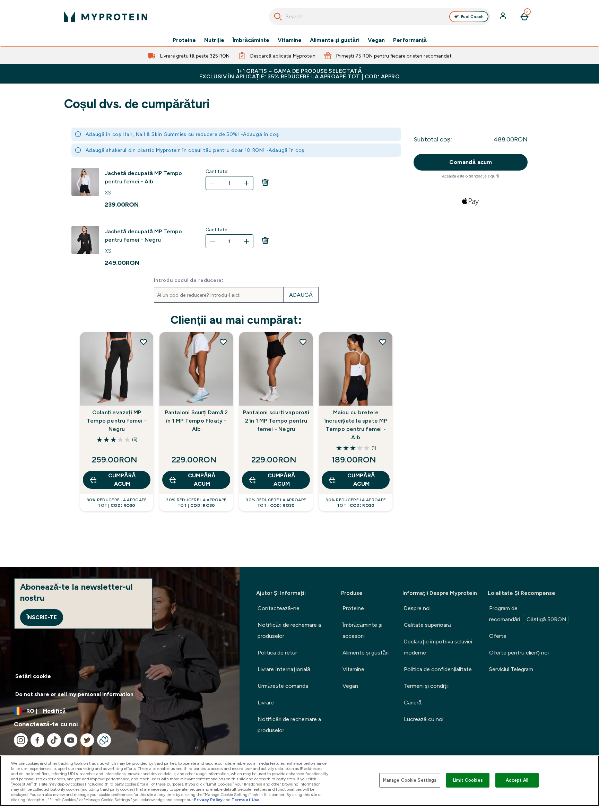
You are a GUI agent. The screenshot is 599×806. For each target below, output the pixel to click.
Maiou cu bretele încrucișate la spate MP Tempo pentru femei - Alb (355, 424)
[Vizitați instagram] (21, 740)
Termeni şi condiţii (426, 686)
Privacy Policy (208, 799)
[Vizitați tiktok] (54, 740)
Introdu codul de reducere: (189, 280)
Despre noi (417, 608)
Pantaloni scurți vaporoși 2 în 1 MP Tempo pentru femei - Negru (276, 420)
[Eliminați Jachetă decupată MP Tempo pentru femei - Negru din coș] (265, 242)
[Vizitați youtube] (71, 740)
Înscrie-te (41, 617)
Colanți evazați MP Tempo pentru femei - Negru (117, 420)
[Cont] (503, 16)
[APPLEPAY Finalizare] (470, 201)
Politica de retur (277, 653)
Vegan (376, 40)
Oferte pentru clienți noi (519, 653)
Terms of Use (246, 799)
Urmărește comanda (283, 686)
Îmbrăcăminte (251, 40)
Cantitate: (217, 171)
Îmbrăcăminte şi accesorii (362, 630)
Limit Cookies (468, 780)
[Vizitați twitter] (87, 740)
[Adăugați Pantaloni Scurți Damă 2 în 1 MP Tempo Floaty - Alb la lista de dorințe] (223, 342)
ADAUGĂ (301, 295)
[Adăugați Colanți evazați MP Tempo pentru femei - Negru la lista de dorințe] (143, 342)
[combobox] (380, 16)
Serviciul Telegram (511, 669)
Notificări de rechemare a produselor (289, 630)
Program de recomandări (527, 613)
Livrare (266, 702)
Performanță (410, 40)
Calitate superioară (427, 625)
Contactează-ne (279, 608)
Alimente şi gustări (334, 40)
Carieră (413, 702)
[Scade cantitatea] (212, 183)
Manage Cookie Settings (410, 780)
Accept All (517, 780)
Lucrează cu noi (423, 719)
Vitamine (290, 40)
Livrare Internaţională (284, 669)
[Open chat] (104, 740)
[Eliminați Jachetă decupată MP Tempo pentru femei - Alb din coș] (265, 184)
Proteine (184, 40)
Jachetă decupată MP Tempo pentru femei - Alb (143, 177)
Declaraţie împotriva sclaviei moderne (438, 647)
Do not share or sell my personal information (74, 694)
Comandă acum (470, 162)
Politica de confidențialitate (438, 669)
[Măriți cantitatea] (246, 183)
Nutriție (214, 40)
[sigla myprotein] (105, 16)
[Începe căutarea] (278, 16)
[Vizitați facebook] (37, 740)
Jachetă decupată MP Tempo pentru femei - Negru (143, 235)
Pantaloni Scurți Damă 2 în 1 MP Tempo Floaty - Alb (196, 420)
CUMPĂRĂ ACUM (122, 480)
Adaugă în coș (261, 134)
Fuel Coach (472, 16)
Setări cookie (33, 676)
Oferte (497, 636)
